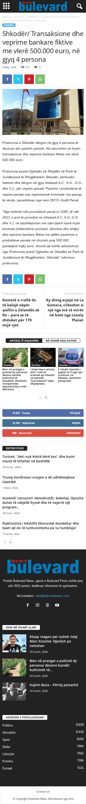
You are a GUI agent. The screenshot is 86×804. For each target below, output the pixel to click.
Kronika (19, 16)
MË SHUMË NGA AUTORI (61, 340)
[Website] (48, 605)
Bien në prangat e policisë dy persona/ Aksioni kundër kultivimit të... (53, 665)
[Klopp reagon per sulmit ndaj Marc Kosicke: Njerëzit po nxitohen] (14, 643)
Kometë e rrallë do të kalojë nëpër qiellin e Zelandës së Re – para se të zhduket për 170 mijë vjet (20, 312)
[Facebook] (7, 79)
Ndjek (76, 423)
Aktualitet (9, 732)
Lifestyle (8, 754)
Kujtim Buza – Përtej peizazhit (54, 685)
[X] (18, 79)
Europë (7, 768)
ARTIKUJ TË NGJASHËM (24, 340)
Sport (6, 739)
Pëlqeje (75, 413)
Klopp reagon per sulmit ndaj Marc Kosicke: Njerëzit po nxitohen (53, 641)
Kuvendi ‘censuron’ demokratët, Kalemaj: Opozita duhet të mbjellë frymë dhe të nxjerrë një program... (42, 502)
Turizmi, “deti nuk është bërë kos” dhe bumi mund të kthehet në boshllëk (38, 458)
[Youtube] (57, 605)
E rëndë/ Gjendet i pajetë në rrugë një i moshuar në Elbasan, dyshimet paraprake (70, 374)
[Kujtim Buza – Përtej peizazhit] (14, 691)
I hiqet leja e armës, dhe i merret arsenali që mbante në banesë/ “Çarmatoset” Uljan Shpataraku (42, 376)
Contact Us (43, 791)
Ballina (6, 16)
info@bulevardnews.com (52, 596)
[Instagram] (38, 605)
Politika (7, 725)
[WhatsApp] (40, 79)
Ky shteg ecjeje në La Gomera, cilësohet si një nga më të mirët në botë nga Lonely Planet (65, 310)
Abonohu (73, 433)
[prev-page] (40, 397)
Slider (6, 747)
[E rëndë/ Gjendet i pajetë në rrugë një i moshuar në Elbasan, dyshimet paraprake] (71, 357)
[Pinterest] (29, 79)
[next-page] (45, 397)
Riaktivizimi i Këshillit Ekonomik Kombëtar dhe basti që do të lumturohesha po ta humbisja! (40, 525)
